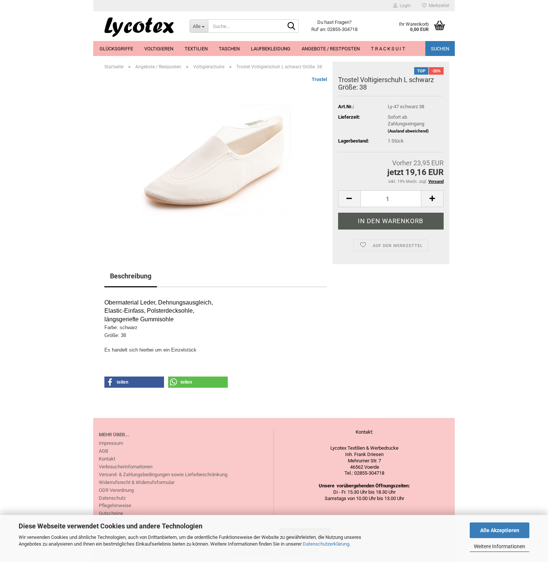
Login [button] (404, 5)
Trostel (319, 79)
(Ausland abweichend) (408, 131)
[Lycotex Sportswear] (138, 26)
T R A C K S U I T (388, 48)
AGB (103, 451)
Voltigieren (158, 48)
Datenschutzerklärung (326, 544)
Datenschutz (112, 498)
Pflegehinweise (115, 505)
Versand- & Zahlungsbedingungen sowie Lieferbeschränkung (163, 474)
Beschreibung (130, 276)
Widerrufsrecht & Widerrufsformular (136, 482)
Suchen (440, 48)
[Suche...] (291, 26)
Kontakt (107, 459)
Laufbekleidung (270, 48)
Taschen (229, 48)
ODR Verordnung (116, 490)
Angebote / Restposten (331, 48)
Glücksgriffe (116, 48)
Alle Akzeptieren (499, 530)
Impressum (111, 443)
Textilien (196, 48)
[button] (349, 198)
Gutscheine (111, 513)
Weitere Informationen (499, 546)
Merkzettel (437, 5)
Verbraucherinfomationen (125, 466)
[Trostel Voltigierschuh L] (215, 159)
